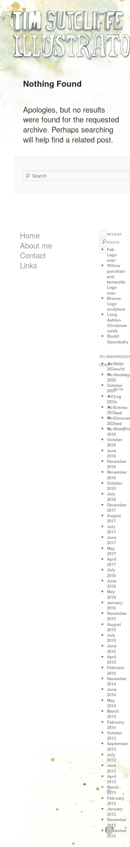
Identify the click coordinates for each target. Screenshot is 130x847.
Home (30, 235)
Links (28, 265)
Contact (33, 254)
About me (36, 245)
